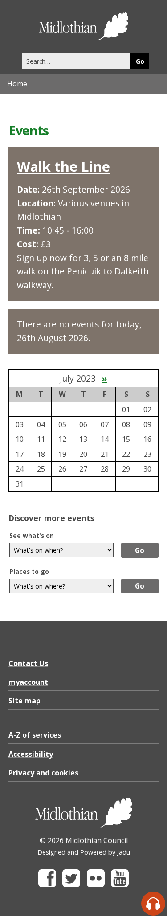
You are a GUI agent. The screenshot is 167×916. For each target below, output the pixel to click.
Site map (24, 701)
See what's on (31, 535)
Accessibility (30, 754)
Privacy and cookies (43, 773)
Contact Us (28, 663)
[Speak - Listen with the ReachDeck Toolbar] (153, 904)
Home (17, 84)
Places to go (29, 571)
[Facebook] (47, 884)
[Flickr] (96, 884)
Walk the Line (63, 166)
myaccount (28, 682)
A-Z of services (34, 735)
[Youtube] (120, 884)
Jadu (123, 852)
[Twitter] (71, 884)
